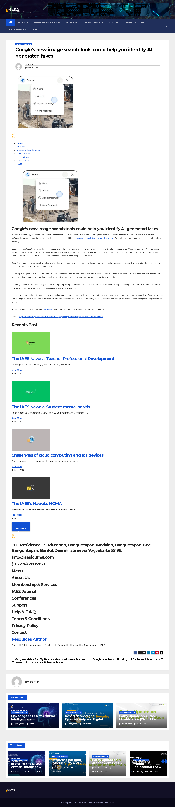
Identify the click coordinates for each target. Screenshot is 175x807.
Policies (114, 22)
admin (31, 64)
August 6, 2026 (61, 768)
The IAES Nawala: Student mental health (51, 406)
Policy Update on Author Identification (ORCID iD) (137, 717)
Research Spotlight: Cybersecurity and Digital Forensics (84, 719)
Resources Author (29, 639)
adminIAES (86, 724)
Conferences (23, 160)
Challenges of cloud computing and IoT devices (57, 455)
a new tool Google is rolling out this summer (96, 238)
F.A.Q (34, 29)
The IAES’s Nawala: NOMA (37, 503)
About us (23, 22)
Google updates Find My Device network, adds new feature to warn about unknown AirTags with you (50, 661)
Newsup (97, 803)
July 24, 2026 (101, 768)
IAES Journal (23, 153)
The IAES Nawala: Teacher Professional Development (63, 358)
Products (72, 22)
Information (17, 29)
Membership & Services (47, 22)
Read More (17, 370)
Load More (21, 528)
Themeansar (109, 803)
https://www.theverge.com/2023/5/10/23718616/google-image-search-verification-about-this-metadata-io (61, 316)
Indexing (26, 157)
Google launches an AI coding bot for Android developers (126, 659)
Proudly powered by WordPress (74, 803)
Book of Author (136, 22)
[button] (167, 26)
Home (20, 143)
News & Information (23, 44)
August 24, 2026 (21, 772)
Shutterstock (48, 309)
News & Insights (94, 22)
